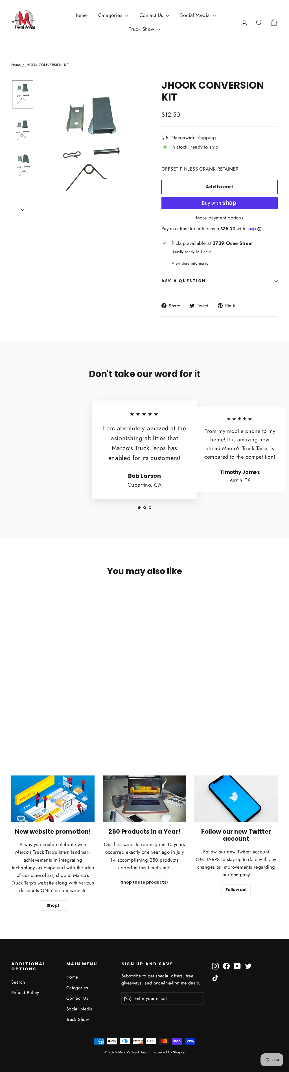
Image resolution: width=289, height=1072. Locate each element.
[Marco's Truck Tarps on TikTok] (215, 977)
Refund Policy (25, 992)
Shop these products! (144, 882)
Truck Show (142, 29)
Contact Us (152, 15)
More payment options (220, 217)
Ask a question (183, 281)
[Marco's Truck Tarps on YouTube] (237, 965)
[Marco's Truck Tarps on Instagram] (215, 965)
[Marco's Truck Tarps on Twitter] (248, 965)
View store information (191, 263)
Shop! (53, 905)
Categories (111, 15)
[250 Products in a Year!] (144, 798)
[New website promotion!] (53, 798)
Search (18, 982)
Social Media (195, 15)
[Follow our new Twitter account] (236, 798)
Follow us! (236, 889)
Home (80, 15)
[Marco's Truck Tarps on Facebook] (226, 965)
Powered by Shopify (169, 1052)
